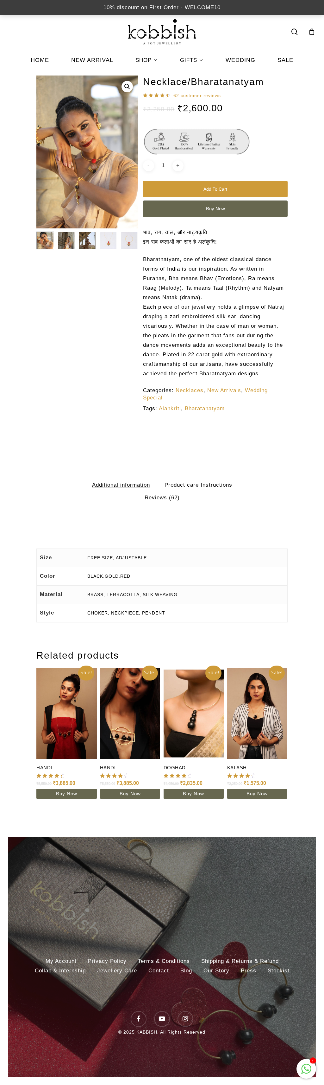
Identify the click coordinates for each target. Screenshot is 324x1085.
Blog (186, 971)
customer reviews (197, 95)
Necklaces (189, 390)
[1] (306, 1072)
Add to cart (215, 189)
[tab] (121, 485)
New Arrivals (224, 390)
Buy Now (215, 208)
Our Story (216, 971)
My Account (61, 961)
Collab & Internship (60, 971)
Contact (158, 971)
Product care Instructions (198, 485)
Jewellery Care (117, 971)
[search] (294, 32)
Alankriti (170, 408)
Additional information (121, 485)
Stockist (279, 971)
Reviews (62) (162, 498)
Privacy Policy (107, 961)
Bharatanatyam (205, 408)
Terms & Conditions (164, 961)
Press (248, 971)
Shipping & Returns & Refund (240, 961)
